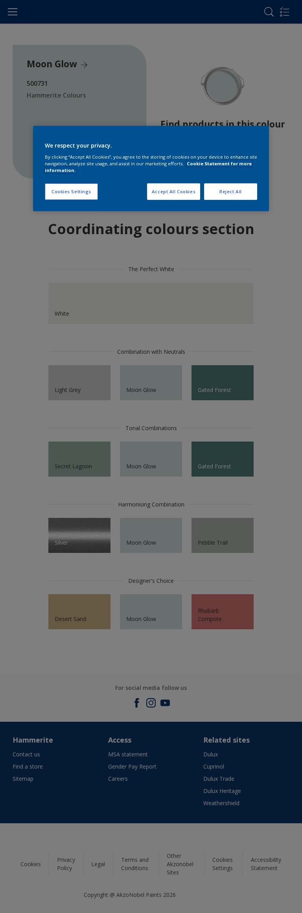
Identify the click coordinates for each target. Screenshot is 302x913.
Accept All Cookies (173, 191)
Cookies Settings (71, 191)
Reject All (230, 191)
